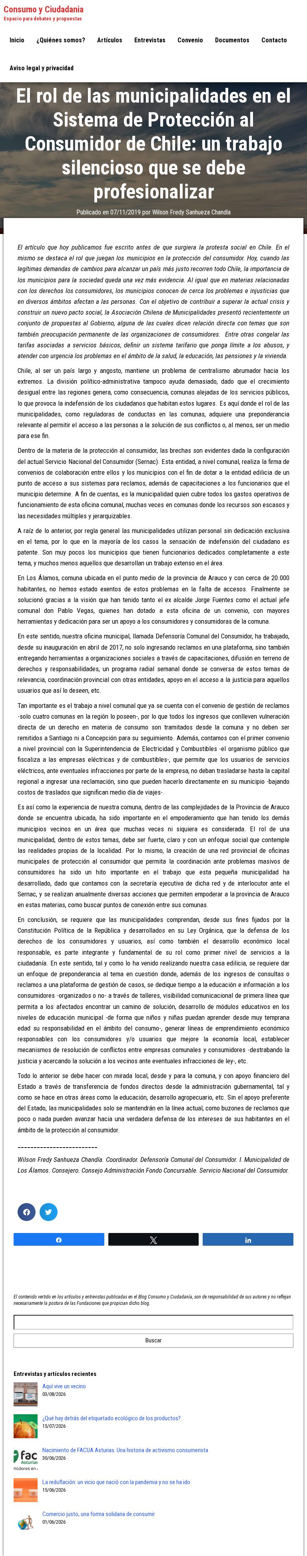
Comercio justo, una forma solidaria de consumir (98, 1514)
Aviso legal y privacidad (42, 68)
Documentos (232, 40)
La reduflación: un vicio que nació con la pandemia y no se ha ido (116, 1482)
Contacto (274, 40)
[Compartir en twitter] (49, 1212)
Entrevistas (149, 40)
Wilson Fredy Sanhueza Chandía (191, 212)
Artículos (109, 40)
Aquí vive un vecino (64, 1386)
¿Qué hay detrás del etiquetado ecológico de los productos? (111, 1418)
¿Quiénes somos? (60, 40)
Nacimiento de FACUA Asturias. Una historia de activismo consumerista (125, 1450)
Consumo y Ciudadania (44, 9)
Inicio (17, 40)
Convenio (190, 40)
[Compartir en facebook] (27, 1212)
